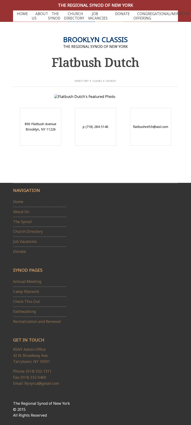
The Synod (54, 16)
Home (22, 13)
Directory (82, 81)
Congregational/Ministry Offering (161, 16)
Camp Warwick (26, 291)
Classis (97, 81)
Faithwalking (24, 311)
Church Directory (74, 16)
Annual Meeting (27, 281)
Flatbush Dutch (95, 62)
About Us (40, 16)
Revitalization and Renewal (37, 321)
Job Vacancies (98, 16)
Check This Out (26, 301)
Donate (122, 13)
